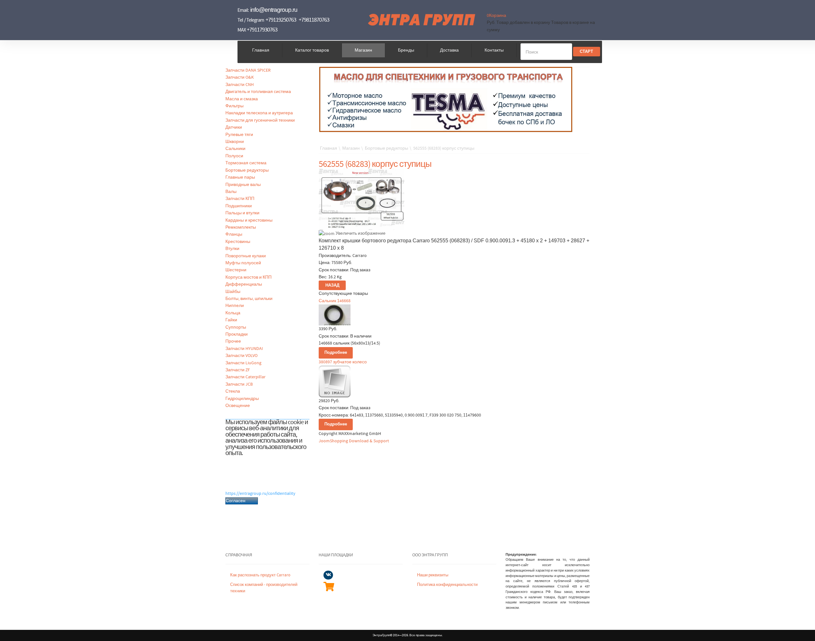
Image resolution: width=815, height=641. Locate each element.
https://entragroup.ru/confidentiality (260, 493)
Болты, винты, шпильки (249, 298)
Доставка (449, 50)
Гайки (231, 320)
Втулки (232, 248)
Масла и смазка (241, 99)
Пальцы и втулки (242, 213)
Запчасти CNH (239, 84)
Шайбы (232, 291)
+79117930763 (262, 29)
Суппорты (235, 327)
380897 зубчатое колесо (343, 362)
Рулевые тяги (239, 134)
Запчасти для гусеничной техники (260, 120)
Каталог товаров (312, 50)
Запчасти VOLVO (241, 355)
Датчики (233, 127)
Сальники (235, 148)
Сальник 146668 (335, 300)
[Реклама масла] (446, 99)
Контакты (494, 50)
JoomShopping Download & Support (354, 441)
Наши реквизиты (432, 575)
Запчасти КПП (239, 198)
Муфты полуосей (243, 263)
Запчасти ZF (237, 370)
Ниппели (234, 305)
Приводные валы (243, 184)
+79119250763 (281, 20)
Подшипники (238, 206)
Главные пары (240, 177)
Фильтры (234, 106)
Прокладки (236, 334)
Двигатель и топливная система (258, 91)
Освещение (237, 405)
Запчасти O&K (239, 77)
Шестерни (235, 270)
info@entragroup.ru (273, 9)
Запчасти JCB (239, 384)
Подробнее (335, 352)
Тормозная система (245, 163)
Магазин (363, 50)
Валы (231, 191)
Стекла (232, 391)
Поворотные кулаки (245, 256)
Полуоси (234, 156)
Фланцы (233, 234)
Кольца (232, 313)
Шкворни (234, 141)
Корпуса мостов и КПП (248, 277)
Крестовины (237, 241)
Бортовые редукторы (247, 170)
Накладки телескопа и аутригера (259, 113)
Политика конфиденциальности (447, 584)
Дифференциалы (243, 284)
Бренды (406, 50)
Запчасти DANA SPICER (248, 70)
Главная (260, 50)
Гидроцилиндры (242, 398)
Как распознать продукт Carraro (260, 575)
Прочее (233, 341)
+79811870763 (314, 20)
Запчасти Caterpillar (245, 377)
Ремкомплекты (240, 227)
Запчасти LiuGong (243, 363)
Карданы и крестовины (249, 220)
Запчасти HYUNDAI (244, 348)
